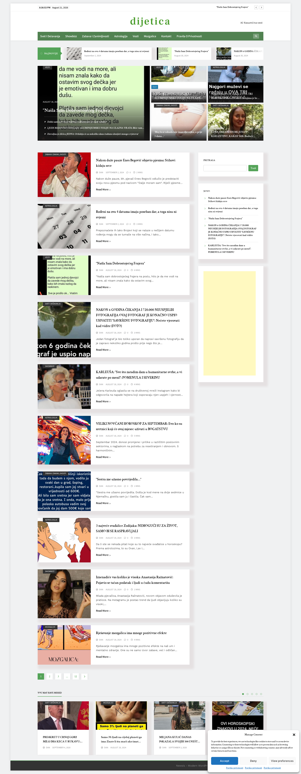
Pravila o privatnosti (234, 768)
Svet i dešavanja (50, 36)
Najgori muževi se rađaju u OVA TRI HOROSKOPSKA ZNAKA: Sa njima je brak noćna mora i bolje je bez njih (235, 98)
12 (76, 676)
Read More (102, 189)
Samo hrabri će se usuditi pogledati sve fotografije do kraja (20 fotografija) (84, 134)
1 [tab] (243, 694)
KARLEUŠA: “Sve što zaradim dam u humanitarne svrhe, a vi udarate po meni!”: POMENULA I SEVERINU (229, 249)
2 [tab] (247, 694)
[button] (294, 734)
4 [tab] (256, 694)
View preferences (282, 761)
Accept (224, 761)
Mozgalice (150, 36)
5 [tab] (261, 694)
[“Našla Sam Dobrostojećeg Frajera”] (137, 53)
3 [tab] (252, 694)
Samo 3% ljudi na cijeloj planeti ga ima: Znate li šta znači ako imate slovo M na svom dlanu (121, 741)
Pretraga (209, 160)
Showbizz (71, 36)
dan (101, 172)
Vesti (136, 36)
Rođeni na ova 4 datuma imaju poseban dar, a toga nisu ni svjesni (89, 51)
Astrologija (121, 36)
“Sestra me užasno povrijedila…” (118, 479)
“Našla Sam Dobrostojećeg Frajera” (164, 51)
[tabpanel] (63, 728)
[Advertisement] (229, 323)
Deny (253, 761)
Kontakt (166, 36)
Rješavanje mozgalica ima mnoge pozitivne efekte (131, 633)
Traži (253, 168)
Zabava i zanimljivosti (95, 36)
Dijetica (150, 21)
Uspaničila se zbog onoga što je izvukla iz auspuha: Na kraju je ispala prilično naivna (89, 121)
